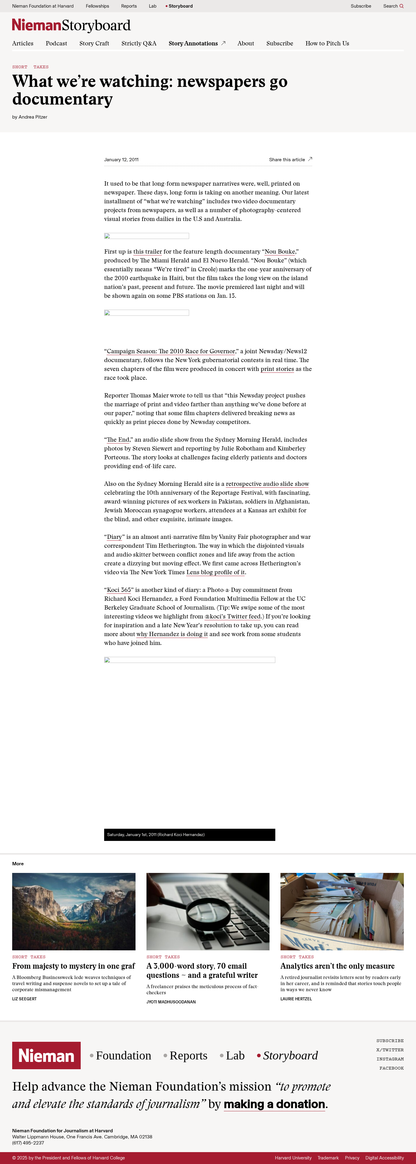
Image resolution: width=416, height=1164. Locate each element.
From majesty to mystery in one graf (73, 967)
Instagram (390, 1058)
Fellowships (97, 6)
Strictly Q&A (139, 44)
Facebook (391, 1067)
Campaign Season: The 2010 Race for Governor (171, 352)
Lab (153, 6)
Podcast (56, 44)
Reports (129, 6)
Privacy (352, 1158)
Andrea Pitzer (33, 117)
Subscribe (361, 6)
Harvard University (293, 1158)
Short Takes (30, 66)
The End (118, 440)
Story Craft (94, 44)
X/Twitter (390, 1049)
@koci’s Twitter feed (233, 617)
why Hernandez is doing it (172, 635)
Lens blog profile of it (215, 573)
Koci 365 (119, 590)
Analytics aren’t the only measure (337, 967)
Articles (22, 44)
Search (390, 6)
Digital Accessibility (384, 1158)
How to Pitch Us (327, 44)
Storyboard (181, 6)
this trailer (147, 252)
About (246, 44)
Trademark (328, 1158)
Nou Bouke (280, 252)
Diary (114, 537)
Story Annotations (193, 44)
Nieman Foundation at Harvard (43, 6)
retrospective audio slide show (267, 484)
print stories (277, 369)
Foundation (123, 1055)
